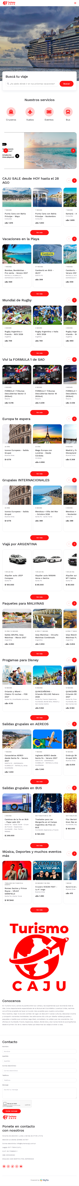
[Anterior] (5, 150)
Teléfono (5, 1075)
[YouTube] (21, 1166)
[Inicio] (9, 3)
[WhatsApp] (16, 1166)
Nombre (5, 1046)
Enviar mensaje (11, 1111)
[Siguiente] (73, 150)
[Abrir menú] (75, 3)
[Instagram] (8, 1166)
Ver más (39, 232)
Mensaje (5, 1085)
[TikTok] (12, 1166)
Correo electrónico (9, 1066)
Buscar (66, 84)
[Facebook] (4, 1166)
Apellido (5, 1056)
